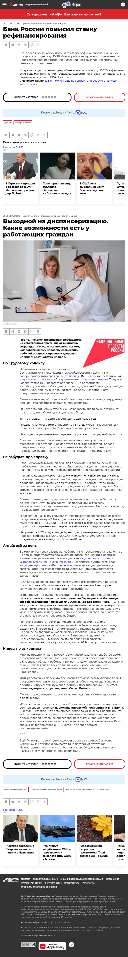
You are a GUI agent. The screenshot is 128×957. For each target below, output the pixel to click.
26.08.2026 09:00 (11, 216)
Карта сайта (88, 883)
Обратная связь (53, 883)
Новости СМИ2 (13, 147)
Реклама (25, 879)
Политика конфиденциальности (38, 935)
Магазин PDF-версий (31, 883)
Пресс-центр (112, 879)
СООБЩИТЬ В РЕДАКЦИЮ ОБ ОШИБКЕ (39, 887)
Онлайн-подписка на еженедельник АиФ (82, 879)
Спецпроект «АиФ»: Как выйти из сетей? (64, 14)
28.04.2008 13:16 (11, 23)
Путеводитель (71, 883)
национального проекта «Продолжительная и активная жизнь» (64, 379)
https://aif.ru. (97, 930)
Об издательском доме (45, 879)
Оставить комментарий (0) (100, 97)
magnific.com (10, 323)
